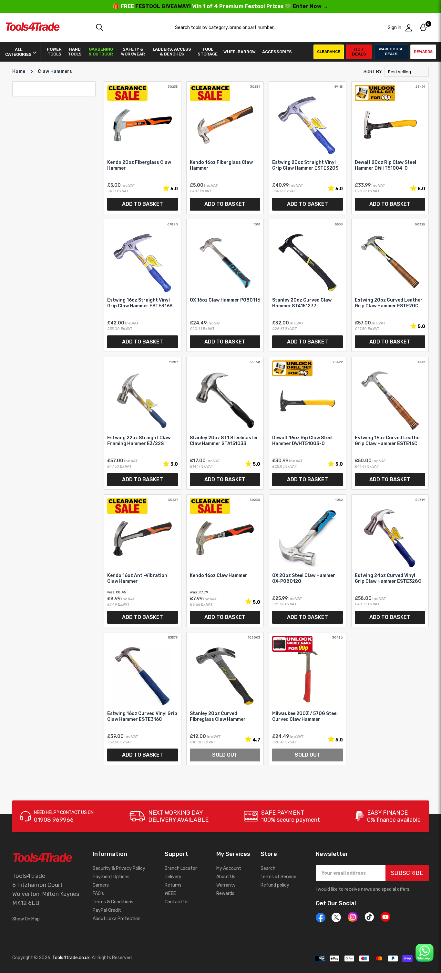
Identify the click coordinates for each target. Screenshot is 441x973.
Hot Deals (359, 51)
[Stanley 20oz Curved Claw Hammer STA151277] (307, 285)
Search (268, 868)
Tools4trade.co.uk (71, 957)
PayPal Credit (107, 910)
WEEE (170, 893)
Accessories (277, 51)
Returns (173, 885)
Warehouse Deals (391, 51)
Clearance (328, 51)
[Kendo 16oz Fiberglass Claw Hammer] (225, 148)
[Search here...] (99, 27)
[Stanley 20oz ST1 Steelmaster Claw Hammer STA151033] (225, 423)
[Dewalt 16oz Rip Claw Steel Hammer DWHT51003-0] (307, 423)
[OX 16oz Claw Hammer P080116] (225, 285)
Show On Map (26, 919)
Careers (101, 885)
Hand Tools (75, 51)
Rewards (423, 51)
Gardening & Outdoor (100, 51)
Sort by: (373, 71)
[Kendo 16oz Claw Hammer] (225, 561)
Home (18, 71)
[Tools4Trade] (32, 27)
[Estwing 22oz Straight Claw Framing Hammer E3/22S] (142, 423)
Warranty (226, 885)
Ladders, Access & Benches (172, 51)
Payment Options (111, 876)
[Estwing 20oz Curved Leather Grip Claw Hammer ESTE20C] (390, 285)
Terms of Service (278, 876)
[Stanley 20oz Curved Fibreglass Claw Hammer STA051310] (225, 698)
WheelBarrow (239, 51)
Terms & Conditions (113, 902)
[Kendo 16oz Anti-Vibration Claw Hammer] (142, 561)
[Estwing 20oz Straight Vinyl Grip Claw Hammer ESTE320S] (307, 148)
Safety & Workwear (133, 51)
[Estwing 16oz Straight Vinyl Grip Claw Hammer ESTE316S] (142, 285)
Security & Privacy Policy (119, 868)
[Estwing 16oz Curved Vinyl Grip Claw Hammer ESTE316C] (142, 698)
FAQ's (98, 893)
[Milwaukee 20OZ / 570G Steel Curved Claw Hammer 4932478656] (307, 698)
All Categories (18, 52)
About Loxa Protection (116, 918)
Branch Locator (181, 868)
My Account (228, 868)
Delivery (173, 876)
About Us (225, 876)
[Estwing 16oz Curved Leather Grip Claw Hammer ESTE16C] (390, 423)
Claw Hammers (55, 71)
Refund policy (275, 885)
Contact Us (177, 902)
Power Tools (54, 51)
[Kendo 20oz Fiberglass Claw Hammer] (142, 148)
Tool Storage (208, 51)
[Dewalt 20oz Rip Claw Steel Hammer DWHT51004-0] (390, 148)
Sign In (394, 27)
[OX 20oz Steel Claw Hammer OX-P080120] (307, 561)
